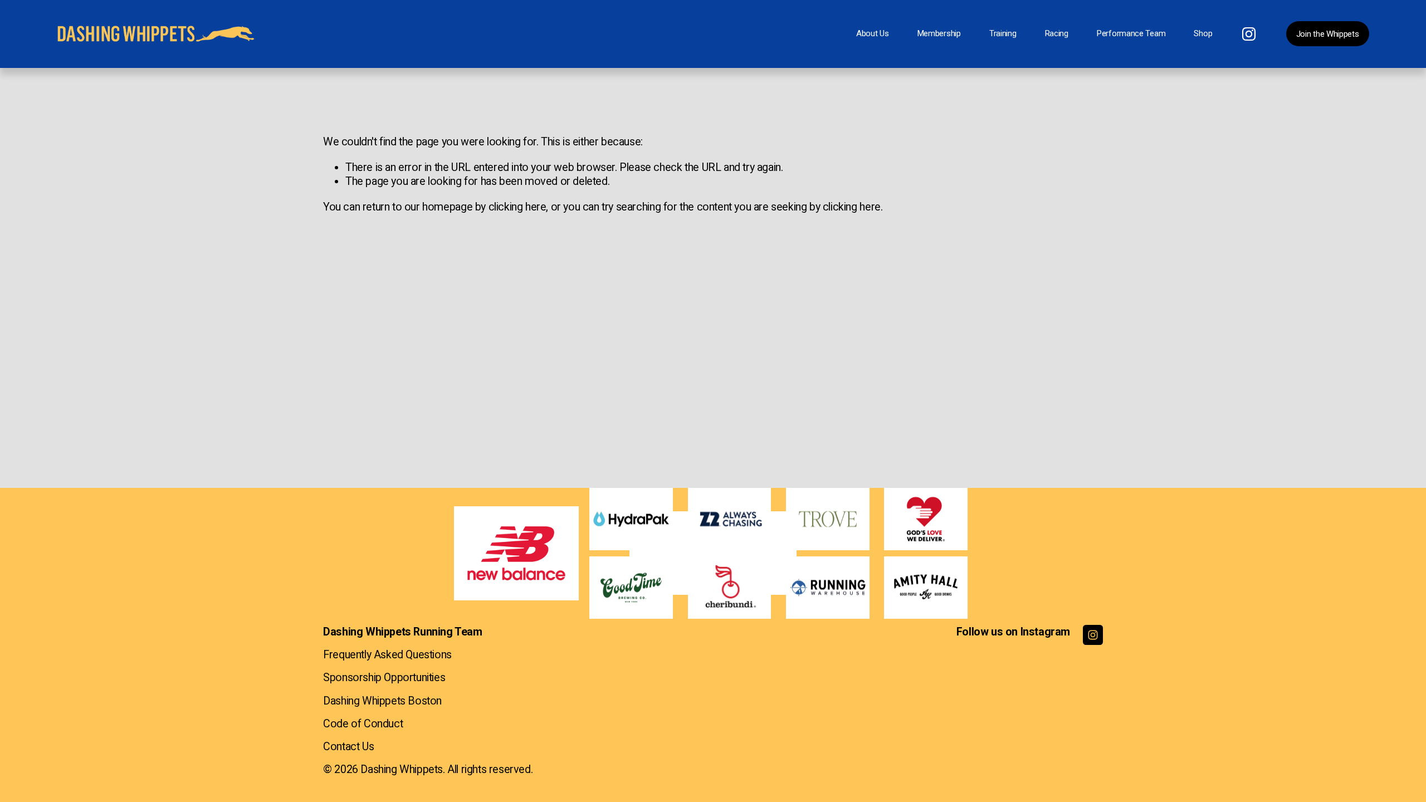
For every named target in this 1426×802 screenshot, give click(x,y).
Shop (1203, 33)
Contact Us (348, 746)
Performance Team (1131, 33)
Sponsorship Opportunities (384, 677)
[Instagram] (1249, 34)
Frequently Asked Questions (387, 654)
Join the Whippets (1327, 34)
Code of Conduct (363, 723)
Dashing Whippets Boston (382, 701)
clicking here (517, 206)
